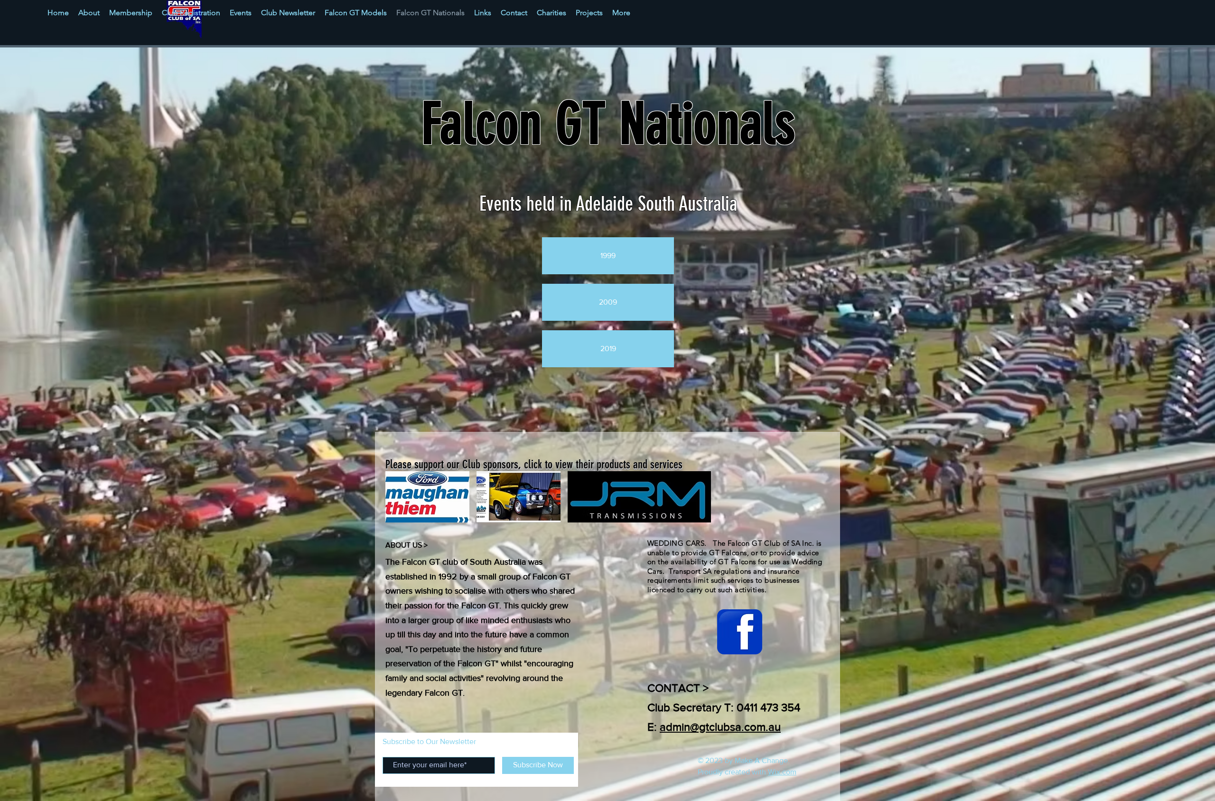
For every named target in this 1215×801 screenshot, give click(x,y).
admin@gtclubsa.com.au (720, 726)
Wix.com (782, 772)
